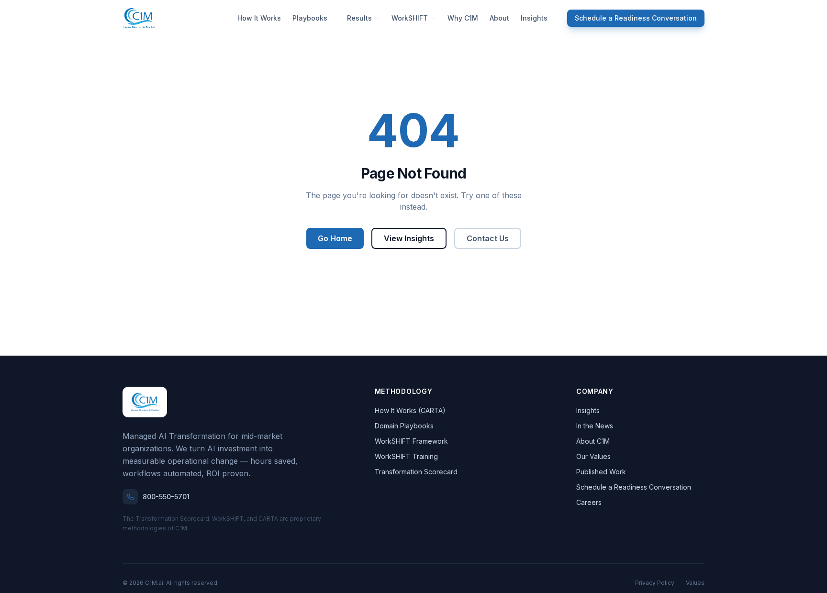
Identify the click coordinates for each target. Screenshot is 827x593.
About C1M (593, 441)
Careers (589, 502)
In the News (594, 426)
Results (359, 18)
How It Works (259, 18)
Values (695, 582)
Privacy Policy (654, 582)
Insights (534, 18)
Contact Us (488, 238)
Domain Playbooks (404, 426)
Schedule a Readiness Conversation (636, 18)
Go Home (335, 238)
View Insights (409, 238)
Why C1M (462, 18)
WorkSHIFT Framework (411, 441)
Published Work (601, 472)
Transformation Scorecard (416, 472)
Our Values (593, 456)
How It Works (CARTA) (410, 410)
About (499, 18)
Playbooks (309, 18)
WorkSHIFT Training (406, 456)
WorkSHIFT (409, 18)
